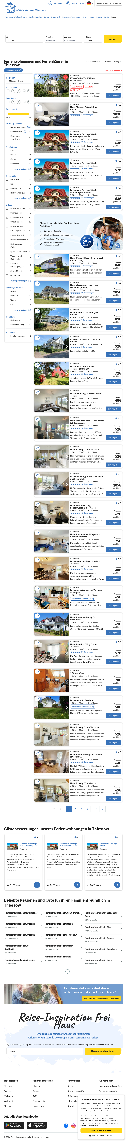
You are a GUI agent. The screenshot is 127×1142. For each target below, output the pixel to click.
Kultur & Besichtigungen (20, 265)
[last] (102, 809)
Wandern (20, 295)
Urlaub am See (20, 226)
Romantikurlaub (20, 235)
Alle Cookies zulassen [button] (101, 1130)
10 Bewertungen (87, 293)
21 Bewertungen (87, 198)
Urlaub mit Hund (20, 208)
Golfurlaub (20, 275)
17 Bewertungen (87, 569)
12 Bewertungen (87, 513)
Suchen (112, 38)
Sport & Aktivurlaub (20, 251)
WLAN (20, 154)
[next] (96, 809)
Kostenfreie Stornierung (20, 137)
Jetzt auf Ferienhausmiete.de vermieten (101, 998)
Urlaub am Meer (20, 221)
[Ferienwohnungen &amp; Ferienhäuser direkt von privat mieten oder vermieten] (25, 9)
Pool (20, 150)
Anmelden (58, 3)
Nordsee (8, 1086)
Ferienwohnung (20, 324)
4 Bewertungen (87, 266)
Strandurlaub (20, 213)
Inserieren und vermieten (111, 1086)
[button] (101, 1136)
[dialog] (101, 1117)
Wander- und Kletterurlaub (20, 257)
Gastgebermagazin (108, 1091)
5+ (29, 91)
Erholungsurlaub (20, 230)
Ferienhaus (20, 320)
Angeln (20, 291)
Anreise (49, 37)
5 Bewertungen (87, 347)
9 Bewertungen (87, 320)
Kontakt (71, 1106)
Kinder (20, 184)
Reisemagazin (74, 1096)
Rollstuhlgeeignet (20, 192)
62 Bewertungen (87, 762)
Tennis (20, 300)
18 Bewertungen (87, 142)
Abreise (67, 37)
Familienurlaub (20, 217)
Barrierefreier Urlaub (20, 239)
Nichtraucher (20, 188)
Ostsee (7, 1091)
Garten (20, 159)
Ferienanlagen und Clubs (20, 245)
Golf (20, 304)
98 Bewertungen (87, 484)
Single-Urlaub (20, 271)
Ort (8, 37)
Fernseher (20, 163)
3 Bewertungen (87, 115)
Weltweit (8, 1101)
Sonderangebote (20, 336)
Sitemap (8, 1106)
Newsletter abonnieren (102, 1051)
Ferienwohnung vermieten (109, 3)
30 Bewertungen (87, 168)
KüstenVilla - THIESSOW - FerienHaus (83, 79)
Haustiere (20, 179)
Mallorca (8, 1096)
